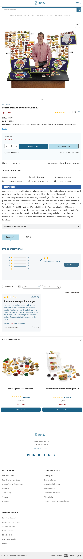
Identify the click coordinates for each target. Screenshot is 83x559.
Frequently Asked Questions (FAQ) (56, 501)
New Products (7, 535)
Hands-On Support (10, 177)
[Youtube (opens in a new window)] (39, 455)
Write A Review (71, 265)
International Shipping (52, 484)
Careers (5, 497)
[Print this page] (14, 163)
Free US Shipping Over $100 (14, 181)
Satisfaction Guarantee (64, 177)
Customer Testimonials (52, 493)
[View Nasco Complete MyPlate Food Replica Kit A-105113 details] (62, 366)
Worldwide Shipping (38, 177)
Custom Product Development (12, 484)
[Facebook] (9, 163)
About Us (5, 501)
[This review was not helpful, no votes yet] (36, 327)
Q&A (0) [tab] (29, 237)
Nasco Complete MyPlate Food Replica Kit (62, 389)
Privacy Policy (49, 497)
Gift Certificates (7, 531)
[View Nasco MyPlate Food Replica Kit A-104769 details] (21, 366)
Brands (4, 543)
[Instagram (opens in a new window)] (28, 455)
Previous (75, 339)
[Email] (11, 163)
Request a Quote (8, 475)
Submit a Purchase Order (11, 480)
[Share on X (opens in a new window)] (16, 163)
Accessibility (6, 493)
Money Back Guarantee (11, 522)
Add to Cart (20, 409)
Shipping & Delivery (57, 163)
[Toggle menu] (3, 3)
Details (4, 129)
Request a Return (50, 480)
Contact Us (6, 488)
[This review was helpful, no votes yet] (32, 327)
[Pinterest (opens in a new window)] (21, 163)
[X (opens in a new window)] (54, 455)
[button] (12, 153)
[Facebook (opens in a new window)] (34, 455)
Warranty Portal (49, 488)
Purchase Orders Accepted (39, 181)
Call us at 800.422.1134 (41, 449)
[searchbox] (9, 286)
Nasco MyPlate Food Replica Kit (20, 389)
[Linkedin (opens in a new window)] (19, 163)
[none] (41, 59)
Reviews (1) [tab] (10, 237)
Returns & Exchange (74, 163)
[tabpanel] (41, 203)
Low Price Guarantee (9, 518)
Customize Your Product (64, 181)
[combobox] (31, 287)
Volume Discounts (8, 526)
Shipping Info (48, 475)
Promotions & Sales (9, 539)
